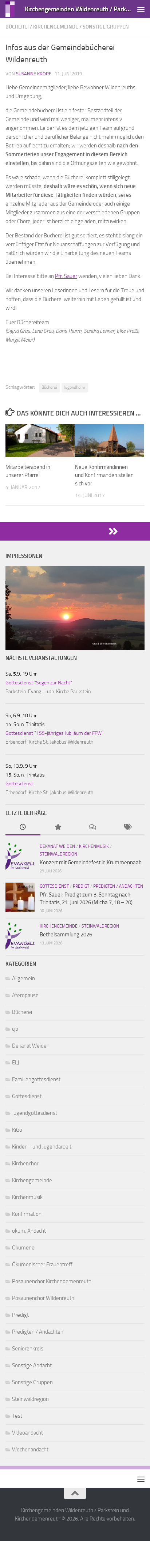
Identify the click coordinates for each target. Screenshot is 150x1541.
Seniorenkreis (27, 1348)
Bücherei (17, 27)
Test (17, 1416)
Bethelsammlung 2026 (66, 934)
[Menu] (141, 9)
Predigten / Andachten (118, 886)
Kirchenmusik (94, 846)
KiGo (17, 1130)
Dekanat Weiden (57, 846)
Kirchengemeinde (55, 27)
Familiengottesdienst (36, 1079)
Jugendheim (74, 387)
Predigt (81, 886)
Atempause (25, 995)
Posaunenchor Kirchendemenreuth (51, 1281)
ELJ (15, 1062)
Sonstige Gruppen (106, 27)
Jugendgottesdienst (34, 1113)
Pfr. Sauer (66, 276)
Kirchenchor (25, 1163)
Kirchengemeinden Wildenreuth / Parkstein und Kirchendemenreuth (79, 9)
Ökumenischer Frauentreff (42, 1264)
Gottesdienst (19, 784)
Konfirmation (27, 1214)
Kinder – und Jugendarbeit (41, 1146)
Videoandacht (27, 1432)
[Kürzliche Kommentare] (92, 827)
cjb (15, 1029)
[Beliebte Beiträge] (57, 827)
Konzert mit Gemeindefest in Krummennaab (91, 862)
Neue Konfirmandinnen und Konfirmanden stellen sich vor (104, 475)
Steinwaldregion (58, 854)
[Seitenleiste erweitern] (75, 531)
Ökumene (23, 1247)
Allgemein (23, 978)
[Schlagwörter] (127, 827)
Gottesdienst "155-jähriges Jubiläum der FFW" (54, 733)
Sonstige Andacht (32, 1365)
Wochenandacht (30, 1449)
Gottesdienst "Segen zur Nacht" (38, 683)
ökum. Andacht (29, 1231)
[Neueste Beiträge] (22, 827)
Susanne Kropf (33, 73)
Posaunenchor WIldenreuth (43, 1298)
